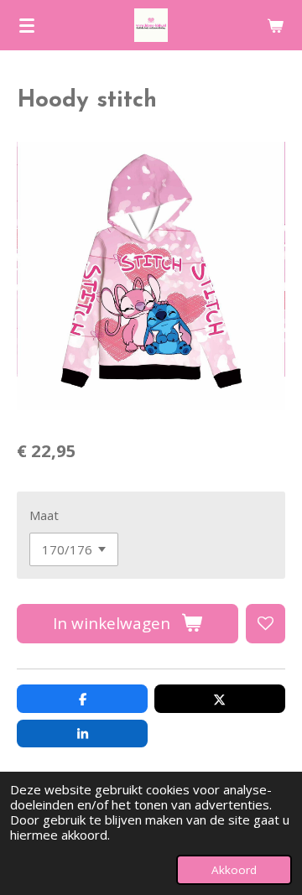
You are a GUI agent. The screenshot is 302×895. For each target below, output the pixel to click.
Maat (44, 515)
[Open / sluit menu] (26, 25)
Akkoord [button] (234, 869)
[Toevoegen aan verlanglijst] (265, 623)
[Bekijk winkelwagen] (275, 25)
